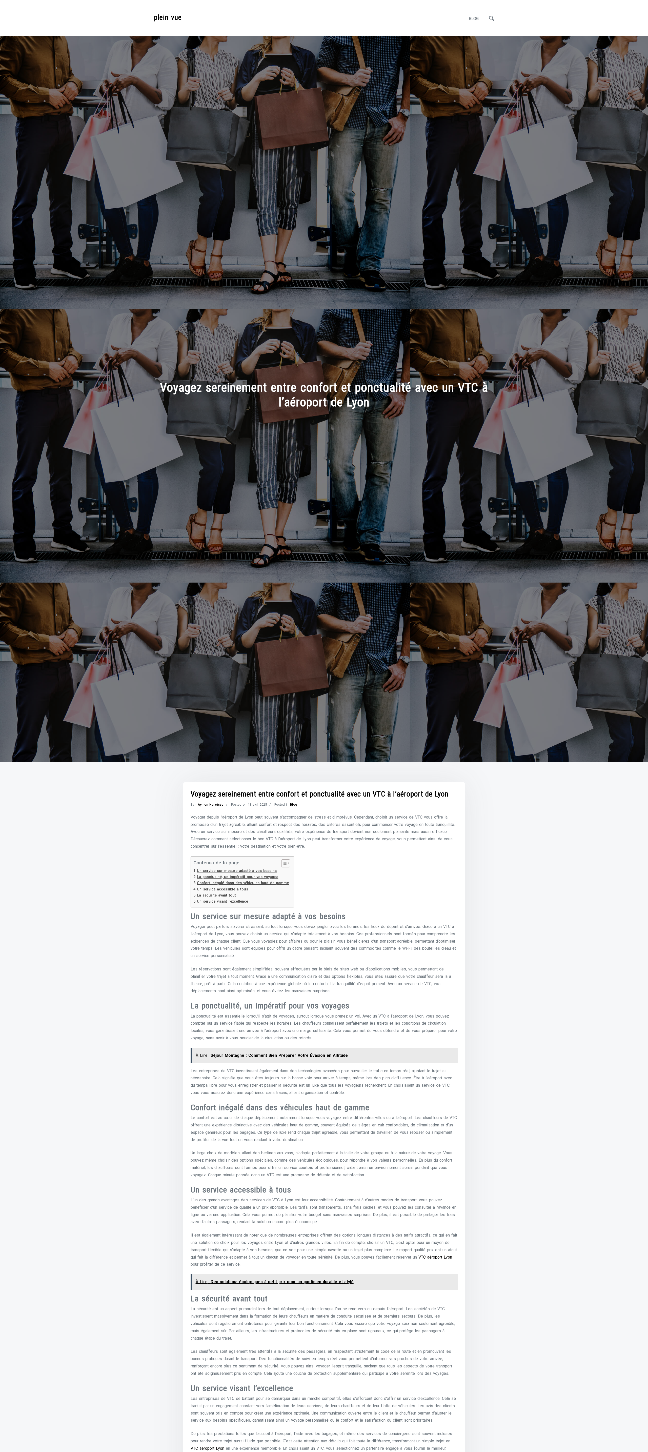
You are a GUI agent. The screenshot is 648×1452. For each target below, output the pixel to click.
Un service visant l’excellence (222, 901)
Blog (474, 18)
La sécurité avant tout (216, 895)
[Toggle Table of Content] (283, 863)
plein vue (168, 17)
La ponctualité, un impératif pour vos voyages (237, 877)
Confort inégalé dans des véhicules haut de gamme (243, 883)
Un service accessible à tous (222, 889)
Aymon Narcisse (211, 804)
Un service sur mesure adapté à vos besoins (237, 871)
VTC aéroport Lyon (435, 1257)
